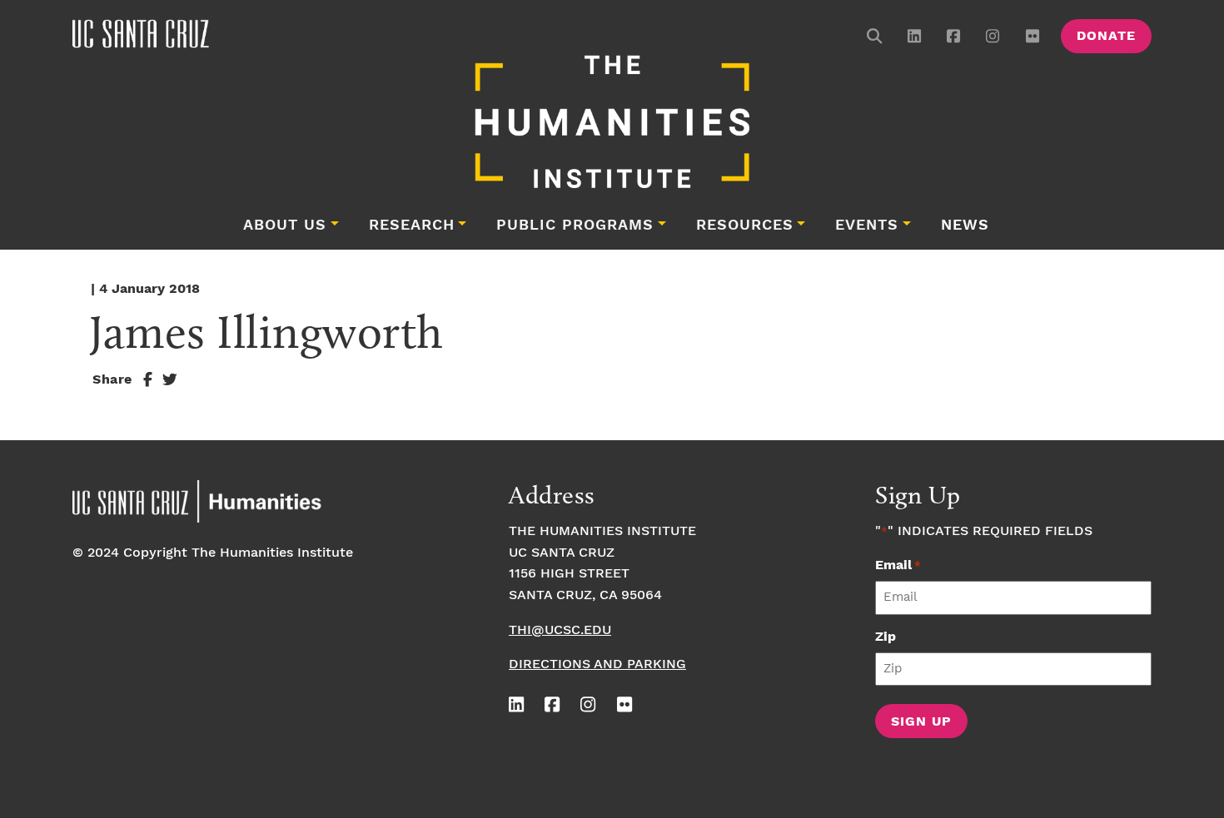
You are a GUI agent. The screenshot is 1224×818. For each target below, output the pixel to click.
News (965, 225)
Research (412, 225)
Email (898, 565)
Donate (1106, 36)
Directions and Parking (597, 664)
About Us (284, 225)
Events (866, 225)
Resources (745, 225)
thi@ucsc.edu (560, 630)
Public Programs (575, 225)
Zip (885, 637)
